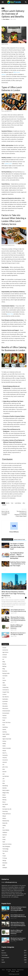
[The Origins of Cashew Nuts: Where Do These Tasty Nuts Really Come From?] (5, 545)
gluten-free (10, 314)
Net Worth (5, 804)
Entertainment (6, 711)
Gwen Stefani (5, 734)
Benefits (7, 503)
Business (4, 671)
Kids (3, 769)
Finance (4, 718)
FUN (3, 725)
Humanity (5, 755)
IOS (3, 764)
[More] (17, 22)
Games (4, 729)
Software (4, 832)
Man (3, 783)
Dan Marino (5, 696)
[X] (6, 22)
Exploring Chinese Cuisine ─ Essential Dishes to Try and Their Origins (18, 563)
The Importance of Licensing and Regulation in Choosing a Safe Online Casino (20, 514)
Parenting (5, 811)
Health (4, 736)
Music (4, 802)
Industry (4, 757)
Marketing (5, 785)
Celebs (4, 685)
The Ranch (5, 851)
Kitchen (4, 771)
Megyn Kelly (5, 792)
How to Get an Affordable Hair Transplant (6, 513)
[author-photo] (14, 529)
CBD (3, 682)
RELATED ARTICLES (7, 539)
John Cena (5, 767)
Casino (4, 680)
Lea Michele (5, 776)
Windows (4, 863)
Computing (5, 687)
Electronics (5, 708)
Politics (4, 818)
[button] (2, 2)
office (24, 503)
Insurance (5, 760)
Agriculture (5, 652)
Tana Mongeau (6, 846)
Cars (3, 678)
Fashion (4, 715)
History (4, 741)
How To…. (4, 753)
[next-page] (5, 570)
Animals (4, 657)
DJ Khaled (5, 701)
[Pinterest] (10, 22)
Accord (4, 647)
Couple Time (5, 692)
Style (3, 842)
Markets (4, 788)
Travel (4, 856)
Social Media (5, 830)
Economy (4, 703)
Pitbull (4, 816)
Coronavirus (5, 689)
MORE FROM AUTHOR (19, 539)
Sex (3, 827)
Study (3, 839)
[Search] (26, 2)
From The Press (6, 722)
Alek (3, 597)
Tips (3, 853)
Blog (3, 668)
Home (3, 5)
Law (3, 774)
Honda (4, 750)
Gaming (4, 732)
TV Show (4, 858)
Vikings (4, 860)
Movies (4, 797)
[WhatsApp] (13, 22)
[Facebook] (3, 22)
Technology (5, 849)
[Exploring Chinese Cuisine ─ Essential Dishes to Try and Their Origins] (5, 564)
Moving (4, 799)
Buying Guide (5, 673)
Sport (3, 837)
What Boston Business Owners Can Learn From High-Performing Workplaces (13, 594)
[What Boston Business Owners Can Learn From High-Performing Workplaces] (14, 581)
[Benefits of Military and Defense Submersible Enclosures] (5, 627)
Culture (4, 694)
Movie (4, 795)
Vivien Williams (6, 19)
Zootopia (4, 867)
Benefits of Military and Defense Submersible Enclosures (17, 626)
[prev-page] (3, 570)
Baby (3, 661)
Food (7, 5)
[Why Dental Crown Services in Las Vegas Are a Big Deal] (5, 635)
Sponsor (4, 834)
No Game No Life (6, 809)
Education (5, 706)
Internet (4, 762)
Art (3, 659)
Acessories (5, 650)
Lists (3, 781)
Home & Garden (6, 748)
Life (3, 778)
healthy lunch (8, 163)
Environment (5, 713)
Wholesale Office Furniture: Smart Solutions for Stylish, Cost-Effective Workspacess (18, 619)
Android (4, 654)
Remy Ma (4, 823)
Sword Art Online (6, 844)
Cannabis (4, 675)
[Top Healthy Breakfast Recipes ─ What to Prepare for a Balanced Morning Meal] (5, 554)
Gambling (5, 727)
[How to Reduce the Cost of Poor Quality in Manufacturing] (5, 611)
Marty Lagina (5, 790)
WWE (3, 865)
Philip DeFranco (6, 813)
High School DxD (6, 739)
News (3, 806)
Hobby (4, 743)
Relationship (5, 820)
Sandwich (4, 505)
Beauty (4, 664)
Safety (4, 825)
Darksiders (5, 699)
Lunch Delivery (18, 503)
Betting (4, 666)
